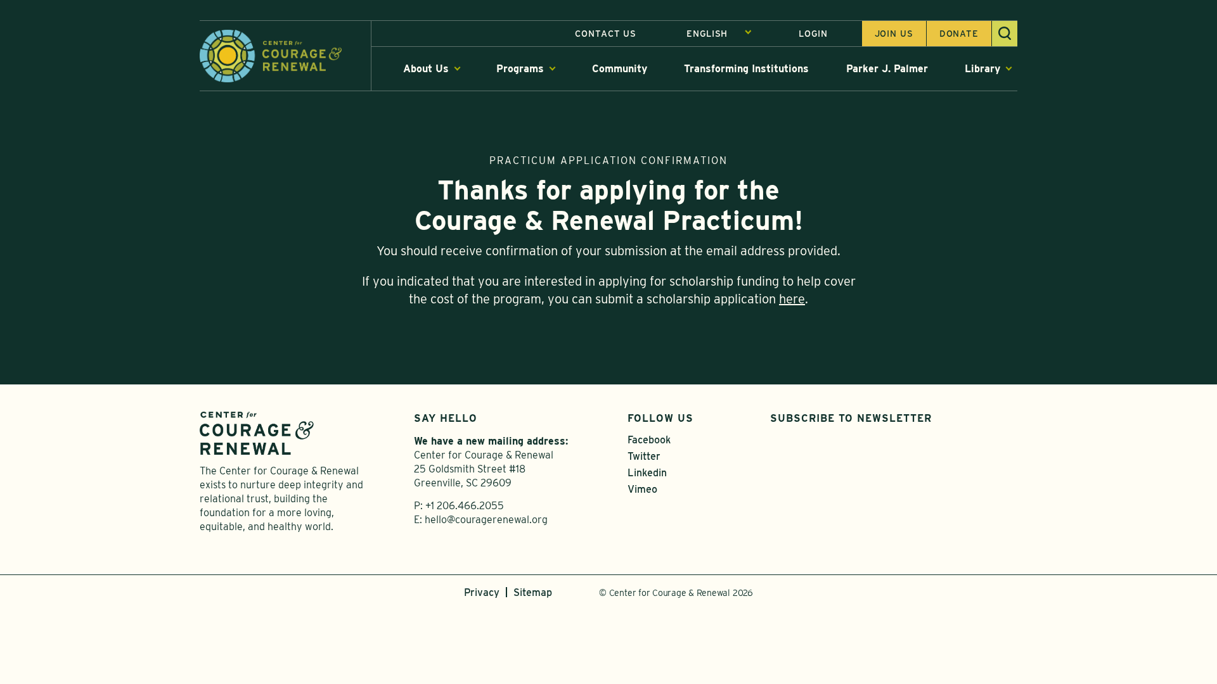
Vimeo (642, 489)
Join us (894, 33)
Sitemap (532, 592)
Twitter (644, 456)
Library (982, 69)
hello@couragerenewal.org (486, 520)
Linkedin (647, 473)
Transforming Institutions (746, 69)
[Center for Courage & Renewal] (271, 55)
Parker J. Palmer (887, 69)
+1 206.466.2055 (464, 506)
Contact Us (605, 33)
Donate (959, 33)
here (792, 299)
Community (619, 69)
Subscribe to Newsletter (851, 418)
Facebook (649, 440)
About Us (426, 69)
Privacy (481, 592)
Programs (520, 69)
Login (813, 33)
